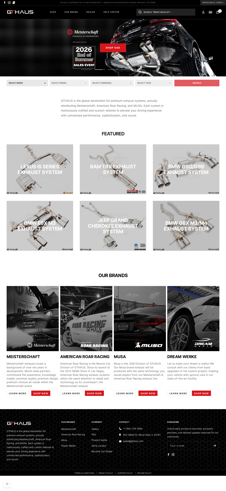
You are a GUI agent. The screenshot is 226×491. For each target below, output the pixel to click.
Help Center (111, 12)
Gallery (95, 429)
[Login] (203, 12)
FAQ (93, 434)
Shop (53, 12)
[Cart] (217, 12)
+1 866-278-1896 (132, 428)
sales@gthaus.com (133, 441)
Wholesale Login (212, 2)
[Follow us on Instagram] (9, 2)
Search (197, 83)
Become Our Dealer (102, 451)
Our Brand (71, 12)
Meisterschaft (68, 429)
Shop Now (40, 393)
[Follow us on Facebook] (4, 2)
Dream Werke (68, 445)
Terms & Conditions (84, 473)
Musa (64, 440)
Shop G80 (113, 47)
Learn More (17, 393)
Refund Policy (144, 473)
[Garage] (210, 12)
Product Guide (99, 440)
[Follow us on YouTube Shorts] (14, 2)
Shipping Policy (125, 473)
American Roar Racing (73, 434)
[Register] (214, 445)
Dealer (90, 12)
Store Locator (98, 445)
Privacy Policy (106, 473)
